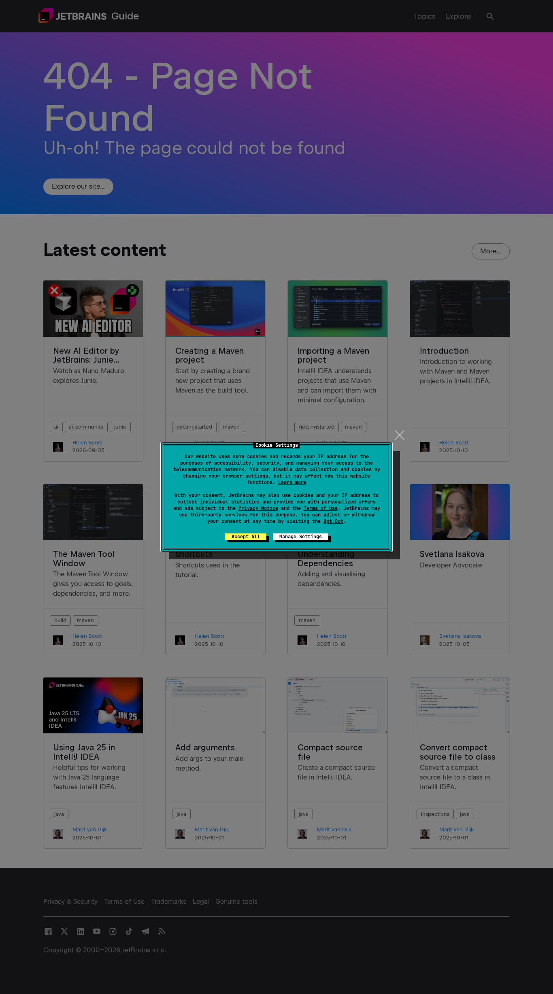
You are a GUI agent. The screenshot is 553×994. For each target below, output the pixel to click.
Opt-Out (333, 521)
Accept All (246, 536)
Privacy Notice (258, 508)
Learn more (292, 482)
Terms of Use (321, 508)
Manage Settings (300, 536)
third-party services (218, 515)
